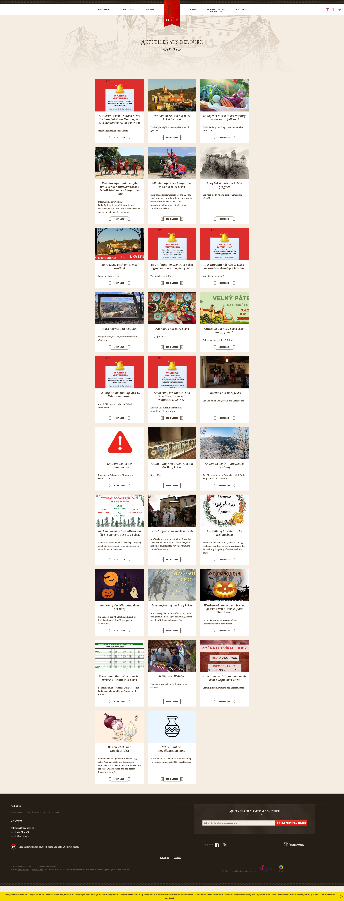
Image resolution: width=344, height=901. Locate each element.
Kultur (150, 9)
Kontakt (241, 9)
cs (327, 9)
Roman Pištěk (37, 870)
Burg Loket (128, 9)
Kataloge (164, 857)
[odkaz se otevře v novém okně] (266, 871)
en (333, 9)
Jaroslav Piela (23, 870)
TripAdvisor (224, 845)
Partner (177, 857)
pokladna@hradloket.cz (22, 828)
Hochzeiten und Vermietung (216, 10)
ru (339, 9)
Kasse (193, 9)
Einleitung (104, 9)
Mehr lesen (119, 138)
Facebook (217, 845)
